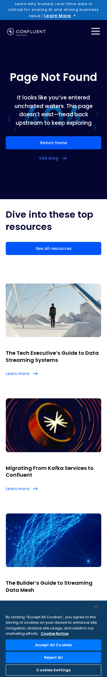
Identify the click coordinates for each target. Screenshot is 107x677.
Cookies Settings (53, 670)
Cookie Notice (54, 633)
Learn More (57, 16)
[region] (53, 639)
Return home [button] (53, 143)
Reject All (53, 657)
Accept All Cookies (53, 645)
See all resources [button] (54, 248)
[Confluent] (26, 32)
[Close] (95, 606)
